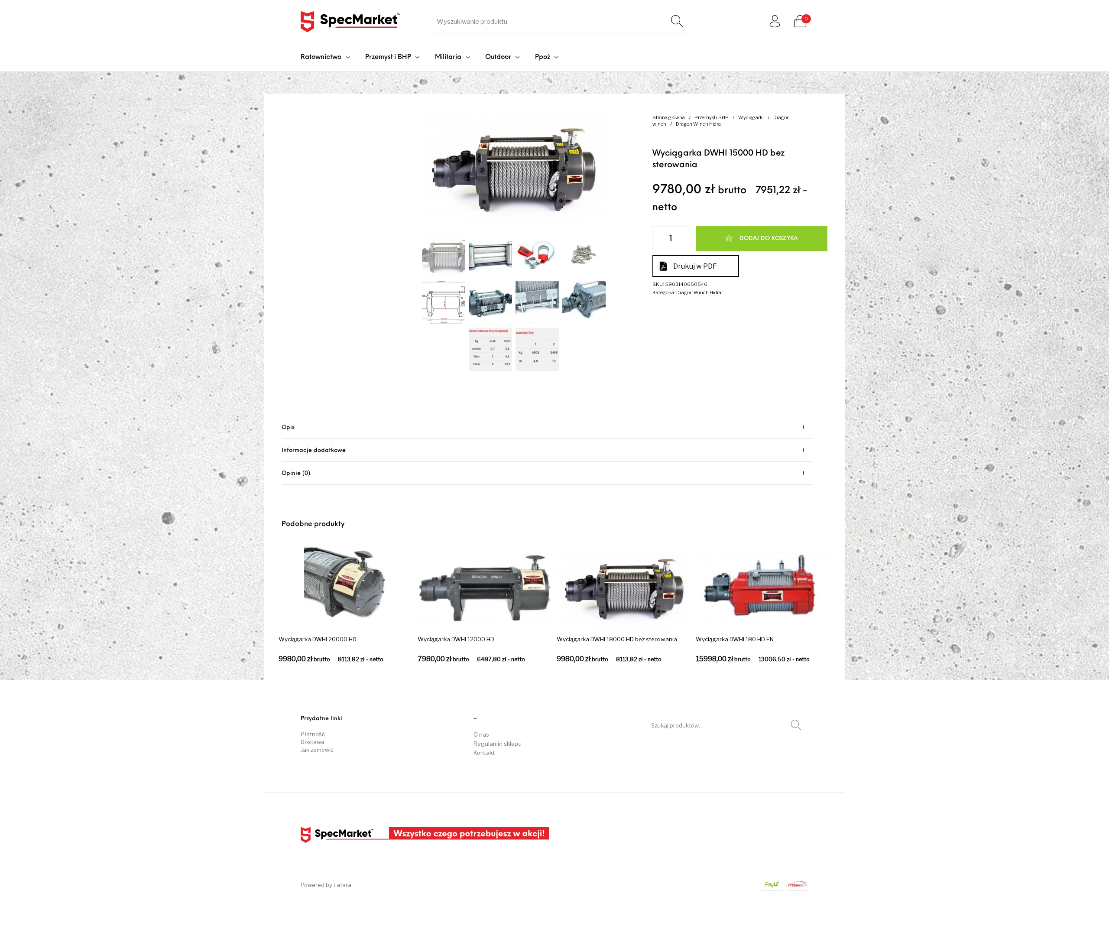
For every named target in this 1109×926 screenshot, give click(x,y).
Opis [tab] (288, 427)
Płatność (313, 734)
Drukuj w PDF (695, 266)
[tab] (547, 427)
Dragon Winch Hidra (698, 124)
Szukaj (796, 725)
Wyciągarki (751, 117)
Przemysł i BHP (711, 117)
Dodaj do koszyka (768, 238)
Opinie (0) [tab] (296, 473)
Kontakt (484, 752)
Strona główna (668, 117)
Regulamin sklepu (497, 743)
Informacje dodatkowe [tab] (314, 450)
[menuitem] (325, 57)
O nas (481, 734)
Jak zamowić (317, 749)
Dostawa (312, 741)
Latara (342, 884)
